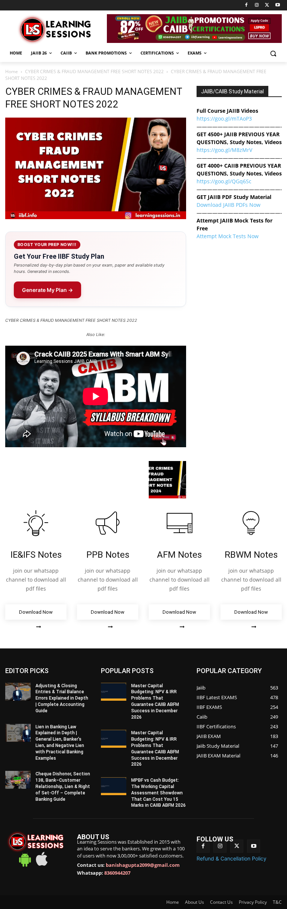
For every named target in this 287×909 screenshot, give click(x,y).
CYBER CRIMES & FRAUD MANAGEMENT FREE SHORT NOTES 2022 (94, 71)
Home (11, 71)
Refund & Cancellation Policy (231, 858)
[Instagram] (257, 5)
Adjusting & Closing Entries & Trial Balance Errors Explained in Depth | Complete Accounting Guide (62, 698)
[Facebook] (246, 5)
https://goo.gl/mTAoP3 (224, 118)
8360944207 (117, 872)
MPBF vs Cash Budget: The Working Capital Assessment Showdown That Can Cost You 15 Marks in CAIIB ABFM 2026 (158, 793)
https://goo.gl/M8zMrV (224, 149)
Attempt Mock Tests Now (228, 236)
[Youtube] (277, 5)
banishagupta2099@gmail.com (143, 865)
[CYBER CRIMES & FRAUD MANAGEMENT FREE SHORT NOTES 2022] (95, 217)
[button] (273, 53)
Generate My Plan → (47, 290)
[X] (267, 5)
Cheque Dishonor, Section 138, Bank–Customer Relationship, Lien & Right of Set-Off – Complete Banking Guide (63, 786)
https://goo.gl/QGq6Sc (224, 181)
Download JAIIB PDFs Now (228, 204)
